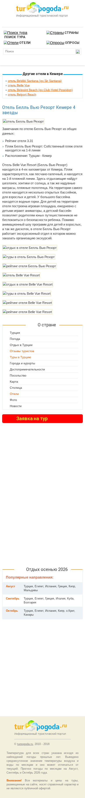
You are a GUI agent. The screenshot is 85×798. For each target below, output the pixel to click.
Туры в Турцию (20, 357)
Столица (16, 387)
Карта (14, 381)
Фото (13, 400)
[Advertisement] (42, 495)
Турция (15, 332)
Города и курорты (22, 363)
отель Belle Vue (19, 85)
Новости (16, 406)
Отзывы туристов (22, 351)
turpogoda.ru (25, 744)
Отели (14, 394)
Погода (15, 339)
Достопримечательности (27, 369)
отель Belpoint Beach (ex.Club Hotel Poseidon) (40, 90)
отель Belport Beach (22, 94)
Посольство (18, 375)
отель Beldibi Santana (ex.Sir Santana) (35, 80)
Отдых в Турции (21, 345)
